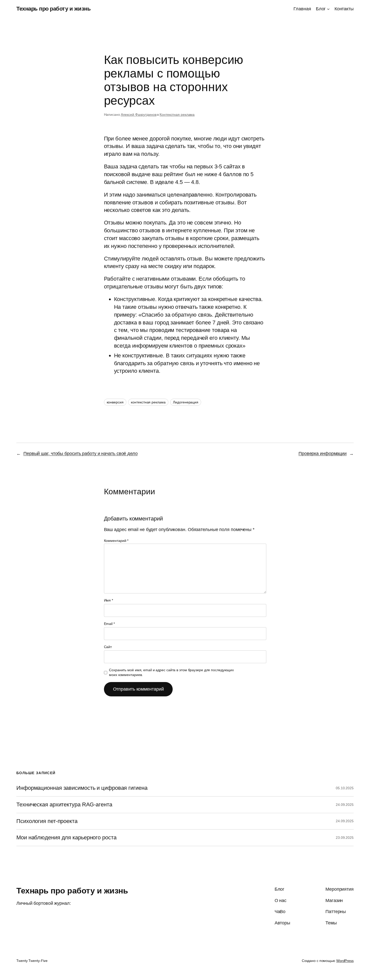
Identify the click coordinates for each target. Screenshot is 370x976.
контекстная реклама (148, 402)
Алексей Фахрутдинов (139, 114)
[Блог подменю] (328, 9)
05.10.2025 (345, 788)
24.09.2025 (345, 805)
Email (109, 624)
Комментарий (116, 541)
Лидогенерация (185, 402)
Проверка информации (323, 453)
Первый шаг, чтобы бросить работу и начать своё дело (80, 453)
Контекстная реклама (177, 114)
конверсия (115, 402)
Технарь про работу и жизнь (53, 9)
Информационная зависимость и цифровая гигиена (81, 788)
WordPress (345, 961)
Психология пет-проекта (47, 821)
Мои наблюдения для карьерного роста (66, 838)
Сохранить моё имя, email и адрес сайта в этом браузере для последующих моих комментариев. (171, 672)
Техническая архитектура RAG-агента (64, 805)
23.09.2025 (345, 838)
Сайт (108, 647)
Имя (108, 600)
